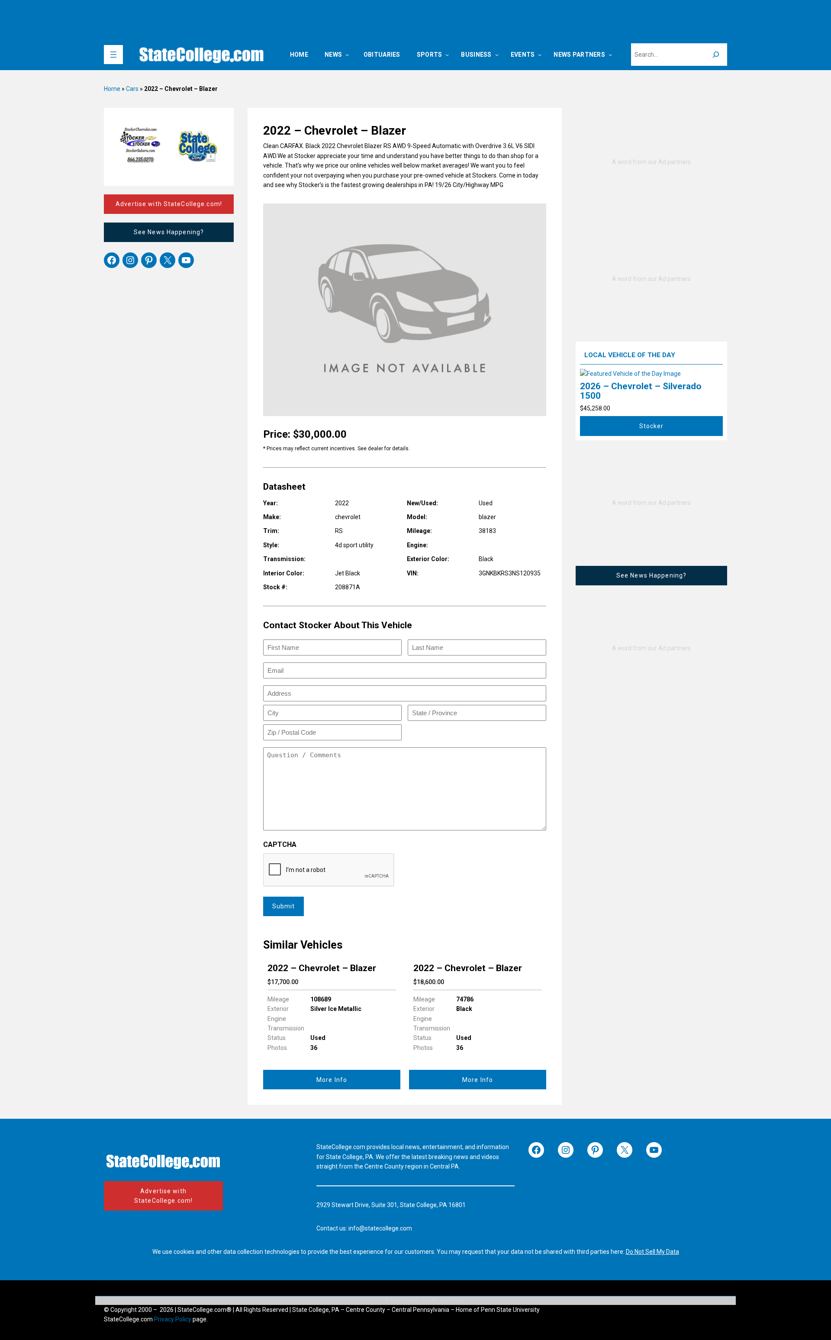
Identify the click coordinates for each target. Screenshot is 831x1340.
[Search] (715, 54)
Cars (132, 88)
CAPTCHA (279, 844)
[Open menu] (113, 54)
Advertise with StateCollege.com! (169, 203)
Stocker (651, 426)
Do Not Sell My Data (652, 1251)
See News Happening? (169, 232)
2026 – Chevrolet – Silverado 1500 (641, 391)
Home (112, 88)
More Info (331, 1079)
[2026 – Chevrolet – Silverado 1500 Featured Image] (630, 373)
